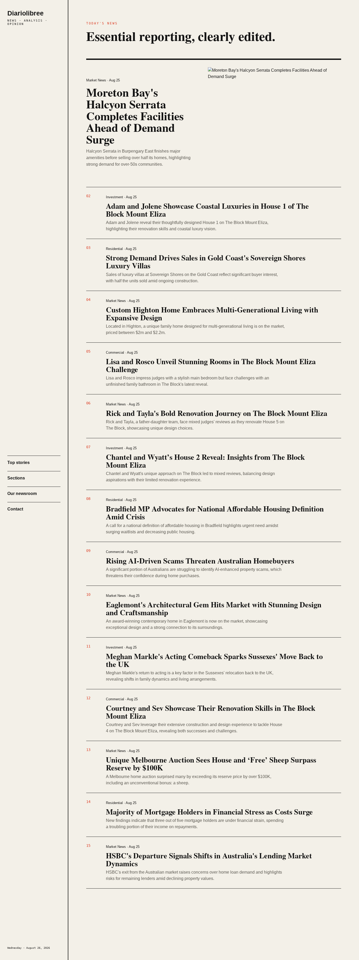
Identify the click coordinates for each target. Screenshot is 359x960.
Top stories (18, 462)
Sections (16, 478)
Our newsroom (22, 493)
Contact (15, 509)
